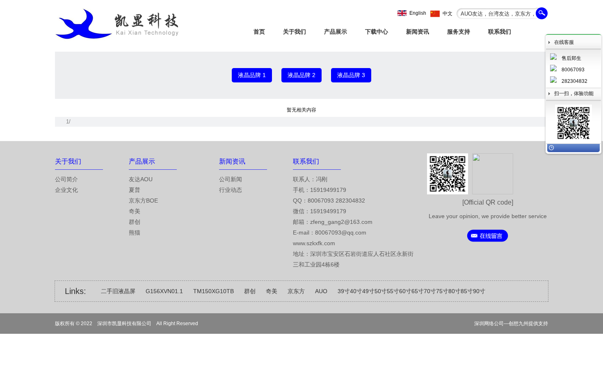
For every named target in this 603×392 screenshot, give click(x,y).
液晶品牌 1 (252, 75)
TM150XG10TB (213, 291)
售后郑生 (571, 58)
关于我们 (294, 31)
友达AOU (141, 179)
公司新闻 (230, 179)
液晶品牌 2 (301, 75)
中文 (447, 13)
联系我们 (499, 31)
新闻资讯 (417, 31)
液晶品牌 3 (351, 75)
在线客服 (564, 42)
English (417, 13)
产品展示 (335, 31)
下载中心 (376, 31)
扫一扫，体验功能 (574, 93)
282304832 (574, 81)
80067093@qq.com (340, 232)
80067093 (573, 70)
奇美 (134, 211)
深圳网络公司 (489, 323)
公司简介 (66, 179)
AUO (321, 291)
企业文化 (66, 190)
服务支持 (458, 31)
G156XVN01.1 (164, 291)
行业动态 (230, 190)
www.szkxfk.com (314, 243)
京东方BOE (143, 200)
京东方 (296, 291)
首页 (259, 31)
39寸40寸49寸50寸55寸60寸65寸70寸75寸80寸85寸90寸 (411, 291)
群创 (134, 222)
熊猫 (134, 232)
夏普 (134, 190)
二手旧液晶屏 (118, 291)
